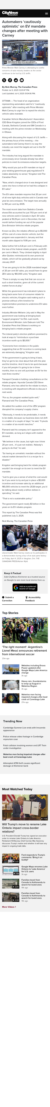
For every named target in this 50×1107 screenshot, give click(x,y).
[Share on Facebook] (10, 80)
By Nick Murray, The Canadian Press (19, 87)
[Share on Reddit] (16, 80)
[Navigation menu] (47, 13)
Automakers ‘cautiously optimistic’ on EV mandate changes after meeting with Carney (25, 29)
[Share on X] (4, 80)
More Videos (8, 907)
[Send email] (22, 80)
